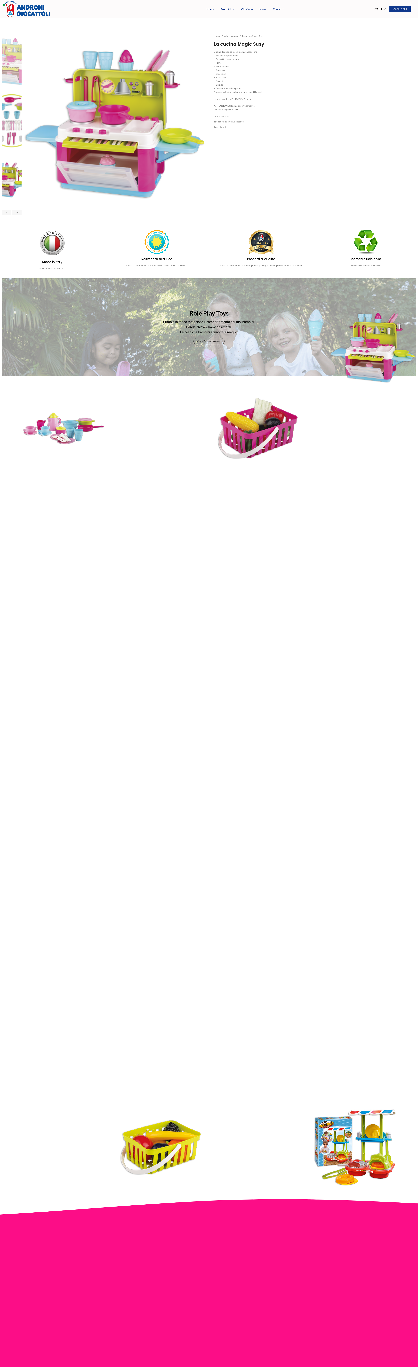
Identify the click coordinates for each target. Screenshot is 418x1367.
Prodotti (225, 9)
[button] (6, 212)
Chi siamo (247, 9)
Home (210, 9)
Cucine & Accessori (234, 121)
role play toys (231, 36)
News (262, 9)
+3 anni (222, 127)
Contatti (278, 9)
